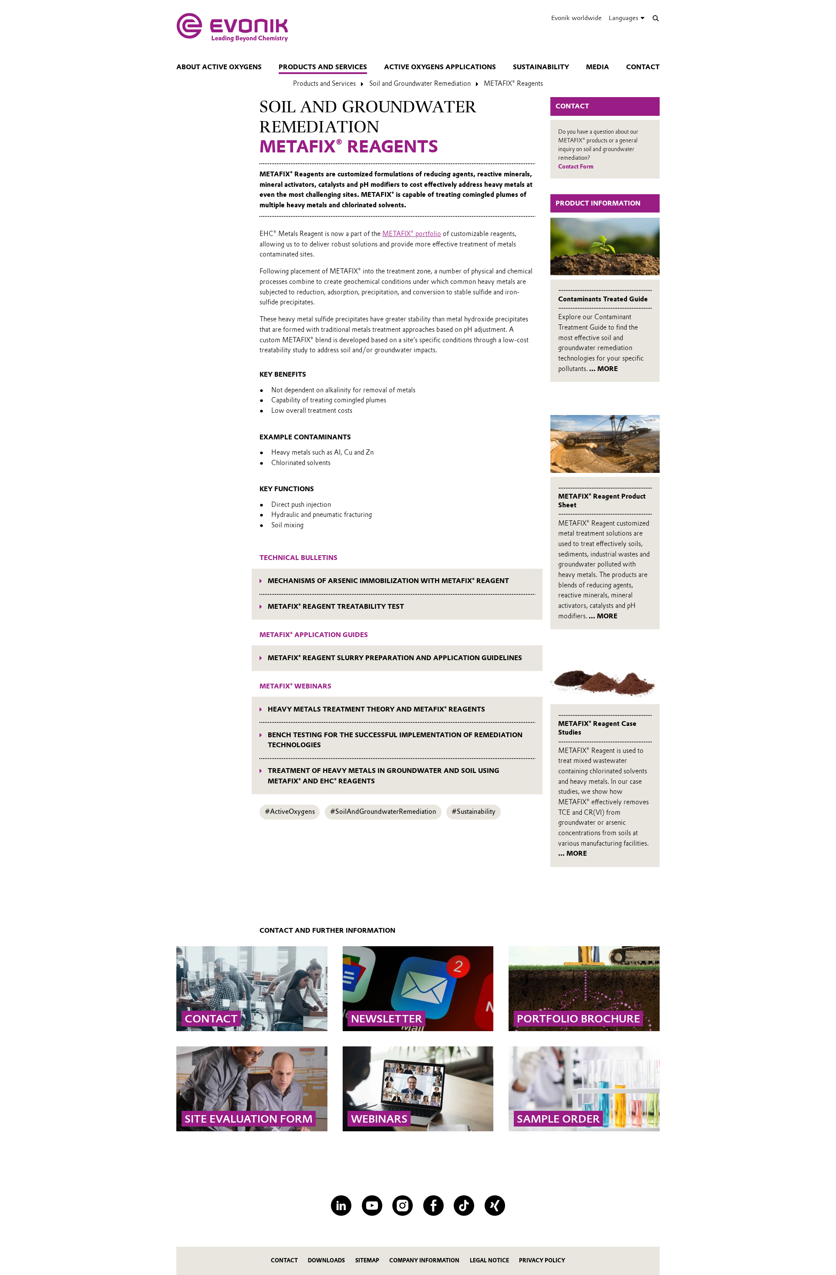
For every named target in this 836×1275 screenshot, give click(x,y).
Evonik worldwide (576, 18)
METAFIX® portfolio (411, 234)
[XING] (495, 1205)
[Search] (655, 18)
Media (597, 67)
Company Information (424, 1260)
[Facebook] (433, 1205)
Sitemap (367, 1260)
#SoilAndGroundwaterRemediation (383, 812)
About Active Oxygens (219, 67)
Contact (643, 67)
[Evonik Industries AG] (232, 27)
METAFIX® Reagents (513, 84)
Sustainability (541, 67)
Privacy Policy (542, 1260)
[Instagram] (402, 1205)
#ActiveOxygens (290, 812)
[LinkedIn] (341, 1205)
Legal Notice (489, 1260)
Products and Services (323, 67)
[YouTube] (372, 1205)
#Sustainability (474, 812)
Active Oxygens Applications (440, 67)
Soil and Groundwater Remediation (420, 84)
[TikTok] (464, 1205)
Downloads (326, 1260)
